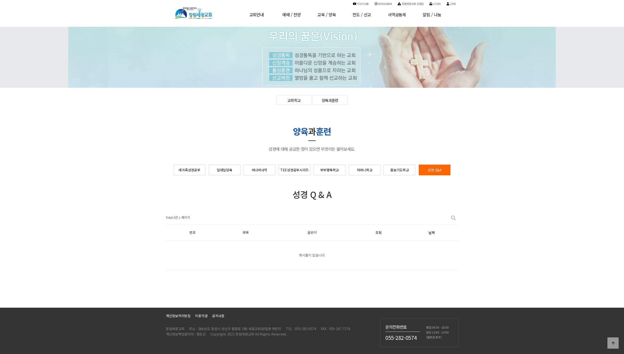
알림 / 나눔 (432, 15)
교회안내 (256, 15)
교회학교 (294, 100)
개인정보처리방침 (178, 315)
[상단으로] (613, 343)
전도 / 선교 (361, 15)
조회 (378, 232)
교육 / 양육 (326, 15)
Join (452, 4)
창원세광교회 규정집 (412, 4)
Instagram (384, 4)
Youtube (362, 4)
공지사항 (218, 315)
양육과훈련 (330, 100)
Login (436, 4)
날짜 (432, 232)
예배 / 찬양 (291, 15)
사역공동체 (397, 15)
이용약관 (201, 315)
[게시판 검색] (453, 217)
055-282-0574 (401, 337)
